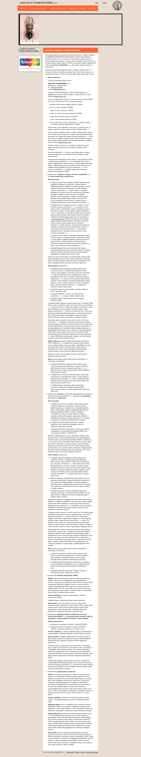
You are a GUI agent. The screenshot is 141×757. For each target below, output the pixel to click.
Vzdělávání (72, 8)
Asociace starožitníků (38, 8)
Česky (97, 2)
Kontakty (92, 8)
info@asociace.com (59, 89)
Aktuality (24, 8)
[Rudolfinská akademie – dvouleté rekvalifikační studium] (30, 50)
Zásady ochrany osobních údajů (89, 752)
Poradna (82, 8)
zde (66, 217)
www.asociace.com (58, 219)
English (104, 2)
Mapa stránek (70, 752)
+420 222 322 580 (56, 87)
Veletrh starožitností (57, 8)
